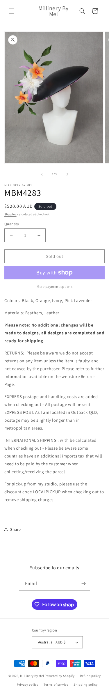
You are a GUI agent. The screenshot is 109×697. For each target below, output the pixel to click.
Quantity (11, 223)
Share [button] (15, 529)
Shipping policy (86, 684)
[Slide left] (41, 174)
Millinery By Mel (32, 676)
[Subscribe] (83, 583)
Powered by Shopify (60, 676)
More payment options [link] (54, 286)
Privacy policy (27, 684)
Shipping (10, 214)
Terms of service (56, 684)
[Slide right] (67, 174)
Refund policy (90, 676)
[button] (11, 11)
